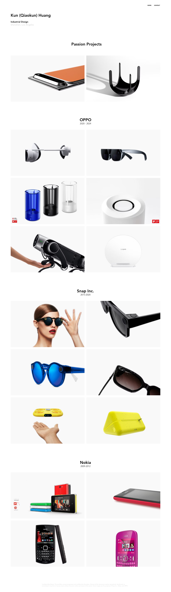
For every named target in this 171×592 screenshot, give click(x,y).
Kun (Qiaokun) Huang (31, 15)
